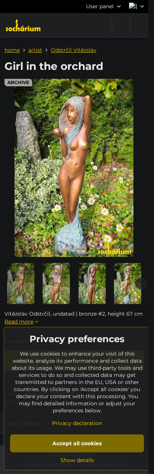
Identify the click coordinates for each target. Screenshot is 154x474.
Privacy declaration (77, 423)
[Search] (121, 25)
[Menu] (139, 25)
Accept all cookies (77, 443)
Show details (77, 460)
